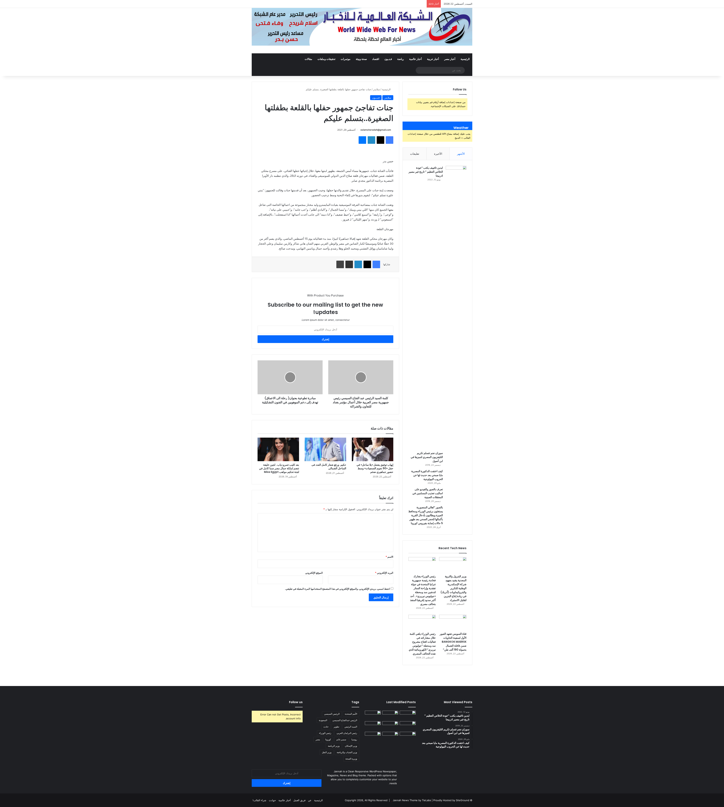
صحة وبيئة (361, 58)
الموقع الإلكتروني (314, 572)
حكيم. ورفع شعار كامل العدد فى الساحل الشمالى (328, 466)
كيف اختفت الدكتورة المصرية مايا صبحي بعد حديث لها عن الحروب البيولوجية (427, 475)
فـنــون (388, 58)
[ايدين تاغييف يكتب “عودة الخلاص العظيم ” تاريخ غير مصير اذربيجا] (456, 307)
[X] (380, 140)
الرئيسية (465, 58)
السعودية (323, 720)
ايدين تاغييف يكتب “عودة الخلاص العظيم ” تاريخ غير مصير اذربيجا (426, 172)
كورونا (328, 739)
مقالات (308, 58)
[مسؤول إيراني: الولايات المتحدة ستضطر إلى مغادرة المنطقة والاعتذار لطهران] (390, 736)
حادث (325, 726)
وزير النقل (326, 752)
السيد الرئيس (350, 726)
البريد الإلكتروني (384, 572)
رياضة (400, 58)
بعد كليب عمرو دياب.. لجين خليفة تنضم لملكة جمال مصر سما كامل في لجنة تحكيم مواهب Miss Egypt (279, 468)
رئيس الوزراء (325, 733)
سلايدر (376, 89)
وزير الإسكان (351, 745)
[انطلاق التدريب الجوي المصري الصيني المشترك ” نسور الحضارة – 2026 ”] (373, 725)
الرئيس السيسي (332, 713)
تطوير (336, 726)
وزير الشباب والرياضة (347, 752)
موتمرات (345, 58)
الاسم (389, 556)
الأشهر (461, 153)
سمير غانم (341, 739)
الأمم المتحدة (351, 713)
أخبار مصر (449, 58)
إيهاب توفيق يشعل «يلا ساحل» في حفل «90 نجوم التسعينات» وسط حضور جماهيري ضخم (375, 468)
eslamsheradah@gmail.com (375, 129)
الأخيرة (438, 153)
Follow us (296, 702)
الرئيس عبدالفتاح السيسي (344, 720)
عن (309, 800)
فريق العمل (299, 800)
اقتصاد (375, 58)
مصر (318, 739)
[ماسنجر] (362, 140)
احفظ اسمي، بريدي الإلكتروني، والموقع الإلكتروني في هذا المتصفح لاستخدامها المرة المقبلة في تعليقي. (337, 588)
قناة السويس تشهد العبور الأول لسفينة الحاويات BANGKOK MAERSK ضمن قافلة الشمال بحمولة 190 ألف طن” (453, 642)
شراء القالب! (259, 800)
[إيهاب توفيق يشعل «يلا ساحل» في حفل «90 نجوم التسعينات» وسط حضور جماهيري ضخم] (372, 449)
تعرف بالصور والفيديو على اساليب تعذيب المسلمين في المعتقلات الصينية (427, 493)
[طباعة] (340, 264)
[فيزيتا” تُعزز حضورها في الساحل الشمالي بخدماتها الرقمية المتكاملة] (408, 736)
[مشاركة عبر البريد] (349, 264)
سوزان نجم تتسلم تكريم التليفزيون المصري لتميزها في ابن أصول (427, 457)
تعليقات (414, 153)
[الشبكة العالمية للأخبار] (362, 27)
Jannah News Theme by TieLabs (412, 800)
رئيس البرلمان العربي (347, 733)
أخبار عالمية (415, 58)
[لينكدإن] (371, 140)
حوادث (272, 800)
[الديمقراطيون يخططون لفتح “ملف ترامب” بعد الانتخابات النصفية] (373, 736)
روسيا (354, 739)
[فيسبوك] (389, 140)
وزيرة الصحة (351, 758)
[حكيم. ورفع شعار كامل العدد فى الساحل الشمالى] (325, 449)
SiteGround (462, 800)
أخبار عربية (433, 58)
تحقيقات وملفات (326, 58)
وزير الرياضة (334, 745)
